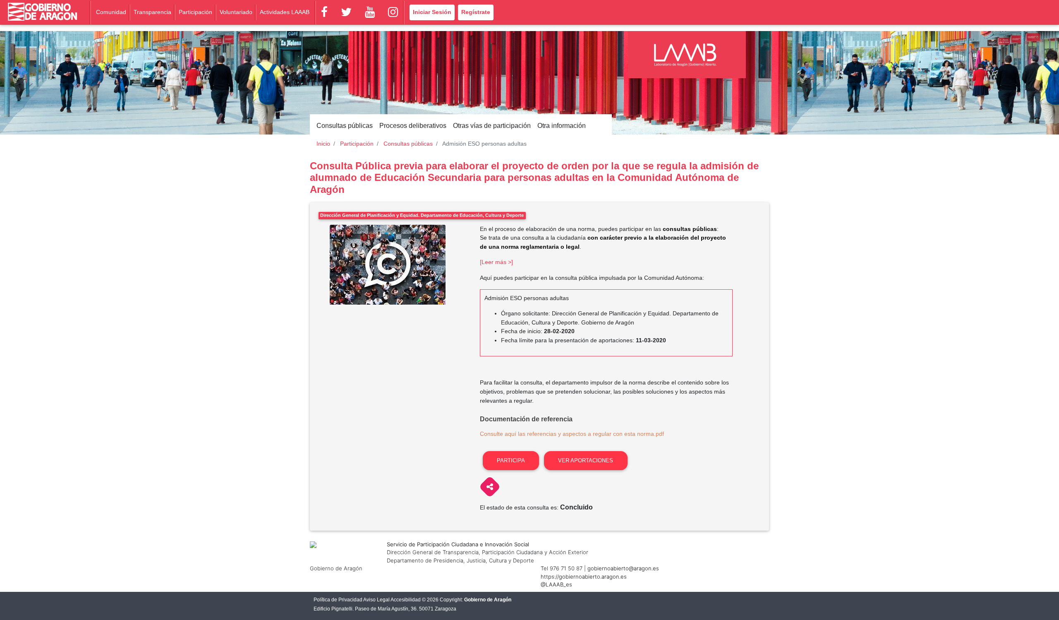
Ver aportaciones (585, 460)
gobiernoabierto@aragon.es (623, 568)
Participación (195, 12)
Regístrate (475, 12)
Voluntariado (236, 12)
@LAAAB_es (556, 584)
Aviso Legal (376, 599)
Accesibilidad (406, 599)
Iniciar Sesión (432, 12)
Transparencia (152, 12)
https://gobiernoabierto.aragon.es (584, 576)
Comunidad (111, 12)
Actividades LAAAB (284, 12)
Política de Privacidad (338, 599)
